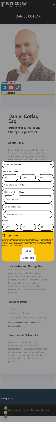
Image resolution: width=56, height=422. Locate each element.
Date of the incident (10, 171)
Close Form (28, 258)
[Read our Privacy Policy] (52, 239)
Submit (28, 251)
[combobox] (28, 164)
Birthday (5, 221)
